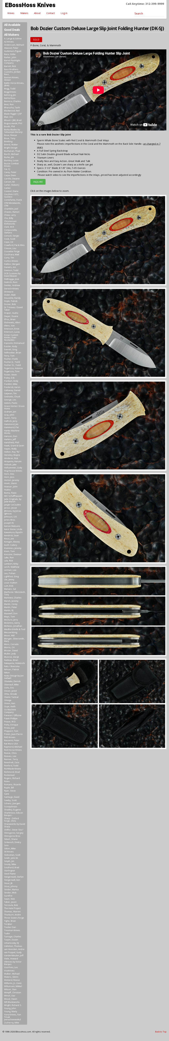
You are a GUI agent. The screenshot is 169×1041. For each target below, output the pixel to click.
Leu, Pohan (9, 573)
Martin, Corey (10, 604)
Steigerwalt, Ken (12, 880)
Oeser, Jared (10, 690)
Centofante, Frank (13, 199)
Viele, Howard (11, 958)
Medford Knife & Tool (14, 629)
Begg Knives (10, 92)
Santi (6, 793)
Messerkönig (10, 632)
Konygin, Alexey (12, 541)
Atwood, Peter (11, 48)
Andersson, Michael (14, 44)
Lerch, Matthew (11, 567)
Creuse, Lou (10, 248)
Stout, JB (8, 883)
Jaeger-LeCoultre (12, 504)
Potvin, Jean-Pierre (13, 734)
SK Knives (9, 851)
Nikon (7, 672)
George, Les (10, 399)
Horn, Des (9, 474)
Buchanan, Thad (12, 151)
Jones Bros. (10, 519)
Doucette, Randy (12, 298)
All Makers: (11, 35)
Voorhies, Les (11, 967)
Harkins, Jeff (10, 439)
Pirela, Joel (9, 727)
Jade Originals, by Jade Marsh (12, 500)
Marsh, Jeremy (11, 601)
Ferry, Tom (9, 355)
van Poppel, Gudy (13, 952)
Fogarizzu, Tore (12, 371)
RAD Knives (9, 737)
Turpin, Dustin (11, 939)
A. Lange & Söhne (13, 38)
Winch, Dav (9, 995)
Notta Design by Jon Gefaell (14, 677)
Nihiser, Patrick (11, 669)
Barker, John (10, 57)
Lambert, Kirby (11, 563)
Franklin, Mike (10, 384)
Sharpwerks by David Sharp (14, 825)
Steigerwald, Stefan (14, 876)
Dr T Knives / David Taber (13, 308)
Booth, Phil (9, 126)
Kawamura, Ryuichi (13, 532)
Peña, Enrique (11, 724)
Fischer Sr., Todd (12, 365)
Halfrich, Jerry (10, 421)
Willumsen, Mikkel (13, 986)
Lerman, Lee (10, 570)
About (37, 13)
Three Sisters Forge (14, 917)
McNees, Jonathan (13, 626)
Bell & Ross (9, 98)
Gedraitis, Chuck (12, 396)
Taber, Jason (10, 902)
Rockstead (9, 775)
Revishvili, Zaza (11, 762)
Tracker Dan (10, 927)
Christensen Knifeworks (10, 222)
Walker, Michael (12, 973)
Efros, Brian (10, 319)
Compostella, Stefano (10, 231)
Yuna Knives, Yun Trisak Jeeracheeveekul (12, 1017)
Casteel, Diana (11, 191)
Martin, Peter (10, 607)
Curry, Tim (9, 257)
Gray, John (9, 414)
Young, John (10, 1008)
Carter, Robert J (11, 185)
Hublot (7, 489)
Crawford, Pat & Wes (14, 245)
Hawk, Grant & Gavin (14, 445)
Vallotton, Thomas (13, 946)
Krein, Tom (9, 551)
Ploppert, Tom (11, 731)
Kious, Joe (9, 538)
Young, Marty (10, 1011)
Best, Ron (9, 104)
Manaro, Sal (10, 589)
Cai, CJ (7, 169)
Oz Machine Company (10, 710)
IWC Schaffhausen (13, 496)
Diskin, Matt (10, 294)
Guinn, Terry (10, 418)
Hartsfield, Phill (11, 442)
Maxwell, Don (10, 613)
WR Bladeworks (12, 1002)
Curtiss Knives (11, 261)
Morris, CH (9, 647)
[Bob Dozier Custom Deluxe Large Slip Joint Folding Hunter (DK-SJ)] (98, 241)
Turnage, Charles (12, 936)
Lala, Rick (8, 560)
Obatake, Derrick (12, 681)
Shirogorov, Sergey (13, 832)
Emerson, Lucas (12, 331)
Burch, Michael (11, 154)
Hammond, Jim (11, 424)
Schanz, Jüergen (12, 803)
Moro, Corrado (11, 644)
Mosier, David (11, 650)
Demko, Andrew (12, 285)
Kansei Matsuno (12, 526)
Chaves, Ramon (11, 212)
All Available (12, 25)
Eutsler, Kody (10, 346)
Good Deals (12, 30)
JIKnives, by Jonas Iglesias (12, 512)
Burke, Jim (9, 157)
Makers (24, 13)
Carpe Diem (10, 175)
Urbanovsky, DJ (11, 943)
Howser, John (10, 486)
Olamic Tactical (11, 697)
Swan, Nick (9, 898)
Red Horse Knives (13, 750)
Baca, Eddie (10, 54)
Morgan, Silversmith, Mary (14, 640)
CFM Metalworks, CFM (12, 204)
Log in (64, 13)
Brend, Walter (11, 144)
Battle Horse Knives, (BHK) (14, 84)
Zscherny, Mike (11, 1022)
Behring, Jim (10, 95)
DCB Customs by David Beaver (12, 274)
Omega (7, 700)
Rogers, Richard (12, 778)
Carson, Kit (9, 181)
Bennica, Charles (12, 101)
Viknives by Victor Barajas (12, 963)
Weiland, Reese (12, 980)
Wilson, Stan (10, 989)
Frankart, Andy (11, 381)
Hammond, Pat (11, 427)
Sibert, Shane (11, 839)
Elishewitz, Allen (12, 322)
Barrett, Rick (10, 66)
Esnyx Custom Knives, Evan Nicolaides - (11, 337)
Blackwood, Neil (12, 110)
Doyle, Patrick (10, 301)
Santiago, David (11, 797)
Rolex (7, 781)
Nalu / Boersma (11, 666)
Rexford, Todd (11, 765)
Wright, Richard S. (13, 1005)
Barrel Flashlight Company (12, 61)
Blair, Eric (8, 117)
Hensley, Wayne (12, 455)
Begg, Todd (9, 88)
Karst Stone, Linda (13, 529)
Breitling (8, 141)
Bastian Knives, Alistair (11, 78)
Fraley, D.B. (9, 377)
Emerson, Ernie (11, 328)
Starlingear (9, 870)
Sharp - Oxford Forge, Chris (11, 819)
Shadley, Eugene (12, 809)
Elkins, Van (9, 325)
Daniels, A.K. (10, 267)
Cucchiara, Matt (11, 254)
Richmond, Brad (12, 772)
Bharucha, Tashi (12, 107)
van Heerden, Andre (14, 949)
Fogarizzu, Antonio (13, 368)
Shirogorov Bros (12, 836)
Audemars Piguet (12, 51)
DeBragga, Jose (11, 279)
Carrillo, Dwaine (12, 178)
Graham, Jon (10, 411)
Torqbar (8, 924)
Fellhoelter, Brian (12, 352)
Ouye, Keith (10, 706)
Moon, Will (9, 635)
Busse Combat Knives (11, 164)
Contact (50, 13)
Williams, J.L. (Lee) (12, 983)
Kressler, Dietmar (12, 554)
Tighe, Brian (10, 921)
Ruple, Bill (9, 787)
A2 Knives (9, 41)
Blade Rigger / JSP (13, 113)
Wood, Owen (10, 999)
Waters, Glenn (11, 976)
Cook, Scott (9, 238)
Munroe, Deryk (11, 657)
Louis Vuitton (10, 582)
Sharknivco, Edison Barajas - (13, 814)
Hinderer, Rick (11, 458)
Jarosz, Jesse (10, 507)
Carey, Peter (10, 172)
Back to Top (161, 1031)
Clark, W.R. (9, 226)
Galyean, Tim (10, 393)
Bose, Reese (10, 135)
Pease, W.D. (10, 721)
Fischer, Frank (11, 358)
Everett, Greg (10, 349)
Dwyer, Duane (11, 316)
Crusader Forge (12, 251)
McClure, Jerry (11, 619)
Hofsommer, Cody (13, 467)
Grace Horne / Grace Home (14, 407)
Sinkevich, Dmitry (12, 842)
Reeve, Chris (10, 753)
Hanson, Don (10, 436)
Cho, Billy (8, 218)
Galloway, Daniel (12, 390)
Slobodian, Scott (12, 855)
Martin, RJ (8, 610)
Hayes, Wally (10, 448)
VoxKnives (9, 970)
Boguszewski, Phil (13, 123)
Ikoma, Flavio (10, 492)
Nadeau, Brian (11, 660)
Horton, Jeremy (11, 480)
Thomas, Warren (12, 911)
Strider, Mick (10, 892)
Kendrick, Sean (11, 535)
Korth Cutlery (10, 545)
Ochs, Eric (9, 687)
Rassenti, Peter (11, 740)
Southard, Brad (11, 867)
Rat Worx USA (11, 743)
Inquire (38, 181)
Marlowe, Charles (13, 597)
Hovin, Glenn (10, 483)
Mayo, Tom (9, 616)
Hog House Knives (13, 470)
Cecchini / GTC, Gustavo (11, 195)
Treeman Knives (12, 930)
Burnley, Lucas (11, 160)
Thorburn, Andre (12, 914)
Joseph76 (9, 523)
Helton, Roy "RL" (12, 451)
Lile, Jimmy (9, 579)
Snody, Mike (10, 864)
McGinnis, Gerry (12, 622)
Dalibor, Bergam (12, 264)
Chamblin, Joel (11, 208)
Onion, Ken (9, 703)
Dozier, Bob (10, 304)
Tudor (7, 933)
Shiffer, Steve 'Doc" (13, 829)
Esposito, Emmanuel (14, 343)
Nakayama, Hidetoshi (14, 663)
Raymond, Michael (13, 746)
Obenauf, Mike (11, 684)
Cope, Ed (8, 242)
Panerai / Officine (12, 715)
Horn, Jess (9, 477)
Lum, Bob (8, 585)
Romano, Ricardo (12, 784)
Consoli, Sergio (11, 235)
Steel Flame (10, 873)
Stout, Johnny (10, 886)
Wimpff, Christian (12, 992)
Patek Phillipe (10, 718)
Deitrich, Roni (10, 282)
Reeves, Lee (10, 756)
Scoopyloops (10, 806)
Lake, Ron (9, 557)
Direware (8, 291)
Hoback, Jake (10, 464)
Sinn (6, 845)
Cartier (7, 188)
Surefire (8, 895)
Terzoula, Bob (11, 905)
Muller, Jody (10, 653)
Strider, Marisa (11, 889)
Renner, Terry (11, 759)
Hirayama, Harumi (13, 461)
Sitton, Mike (10, 848)
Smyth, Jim (9, 861)
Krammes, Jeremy (12, 548)
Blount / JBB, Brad (12, 120)
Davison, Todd (11, 270)
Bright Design (10, 147)
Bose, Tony (9, 138)
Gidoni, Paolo (10, 403)
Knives (11, 13)
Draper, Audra (11, 313)
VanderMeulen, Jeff (13, 955)
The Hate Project (12, 908)
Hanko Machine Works (11, 432)
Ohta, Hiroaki (10, 694)
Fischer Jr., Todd (12, 362)
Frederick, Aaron (12, 387)
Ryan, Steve (10, 790)
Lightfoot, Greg (11, 576)
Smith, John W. (11, 858)
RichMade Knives (12, 768)
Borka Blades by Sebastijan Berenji (13, 130)
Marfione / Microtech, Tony (14, 593)
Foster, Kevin (10, 374)
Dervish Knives (11, 288)
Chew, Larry (10, 215)
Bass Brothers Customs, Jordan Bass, (12, 72)
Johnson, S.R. (10, 516)
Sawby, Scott (10, 800)
